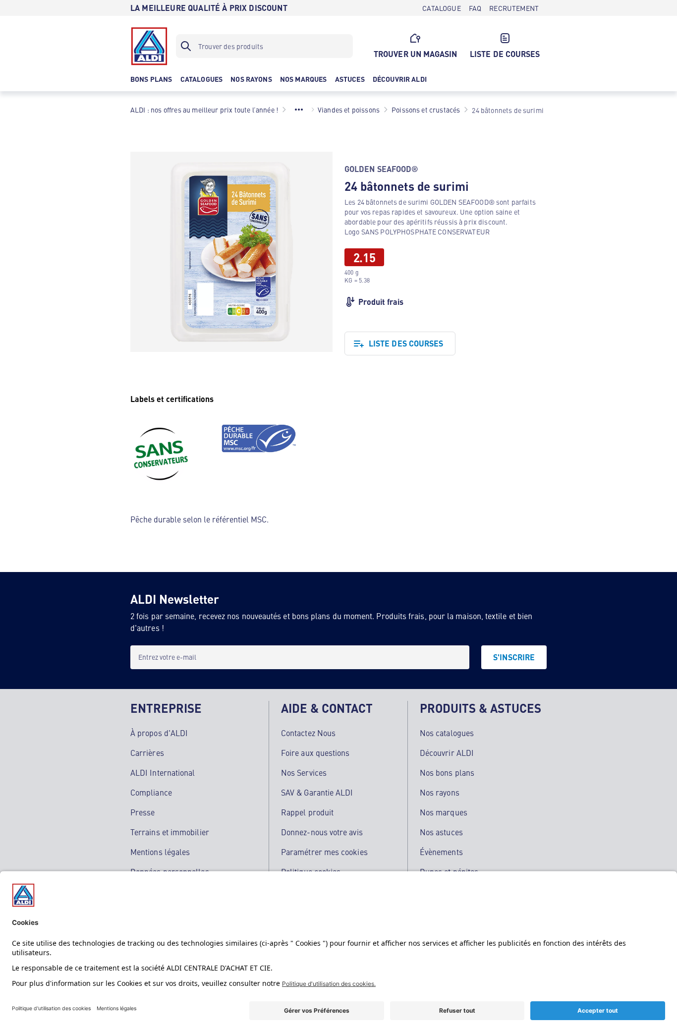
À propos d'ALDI (159, 732)
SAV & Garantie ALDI (317, 792)
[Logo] (149, 46)
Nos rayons (439, 792)
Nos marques (443, 811)
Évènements (441, 851)
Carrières (147, 752)
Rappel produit (307, 811)
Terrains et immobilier (169, 831)
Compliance (151, 792)
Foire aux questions (315, 752)
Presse (142, 811)
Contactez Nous (308, 732)
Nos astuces (441, 831)
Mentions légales (160, 851)
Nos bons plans (447, 772)
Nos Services (304, 772)
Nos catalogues (447, 732)
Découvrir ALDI (447, 752)
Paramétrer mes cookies (324, 851)
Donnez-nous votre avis (322, 831)
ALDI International (162, 772)
